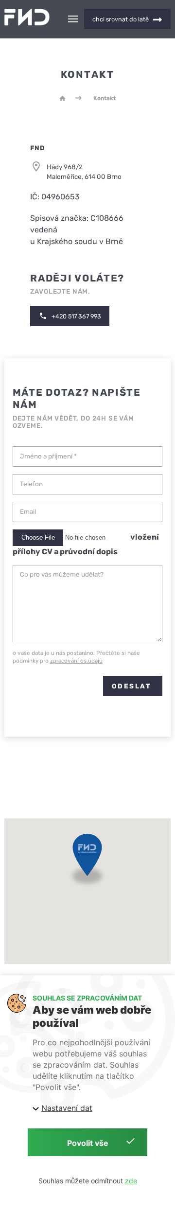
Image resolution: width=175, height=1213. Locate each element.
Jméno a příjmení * (48, 456)
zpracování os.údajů (76, 660)
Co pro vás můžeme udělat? (62, 574)
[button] (87, 862)
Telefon (31, 484)
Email (28, 511)
